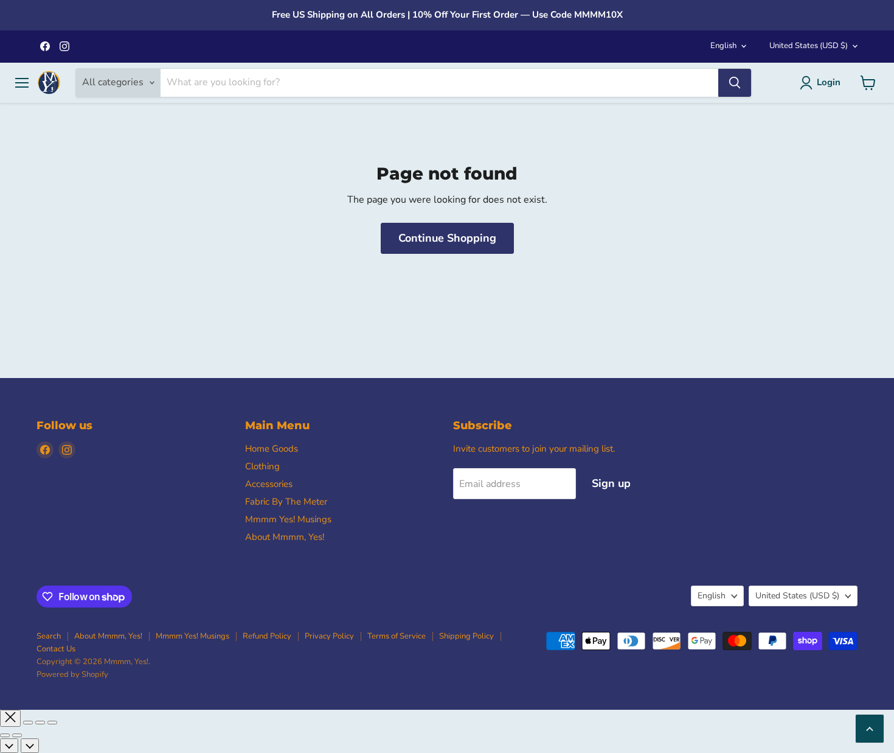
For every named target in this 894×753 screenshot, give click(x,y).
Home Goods (271, 449)
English (723, 45)
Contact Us (55, 648)
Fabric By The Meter (286, 502)
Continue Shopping (447, 238)
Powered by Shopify (72, 674)
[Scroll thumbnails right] (30, 745)
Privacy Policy (329, 636)
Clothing (262, 466)
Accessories (269, 484)
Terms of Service (396, 636)
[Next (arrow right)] (17, 735)
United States (808, 45)
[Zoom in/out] (52, 722)
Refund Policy (267, 636)
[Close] (10, 718)
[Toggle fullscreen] (40, 722)
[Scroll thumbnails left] (9, 745)
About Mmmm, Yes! (284, 537)
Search (48, 636)
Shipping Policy (466, 636)
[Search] (734, 83)
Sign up (611, 483)
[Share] (28, 722)
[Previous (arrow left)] (5, 735)
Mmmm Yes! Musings (288, 519)
